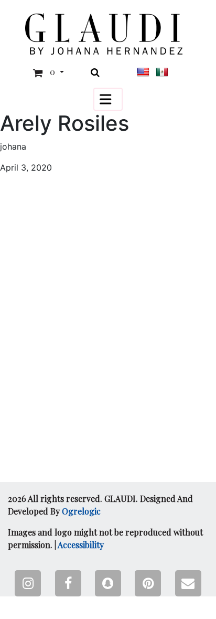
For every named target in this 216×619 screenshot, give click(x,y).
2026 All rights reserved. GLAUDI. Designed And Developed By (100, 505)
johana (13, 146)
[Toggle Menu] (108, 99)
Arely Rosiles (64, 123)
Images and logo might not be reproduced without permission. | (105, 538)
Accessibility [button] (81, 544)
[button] (103, 34)
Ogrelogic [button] (81, 511)
